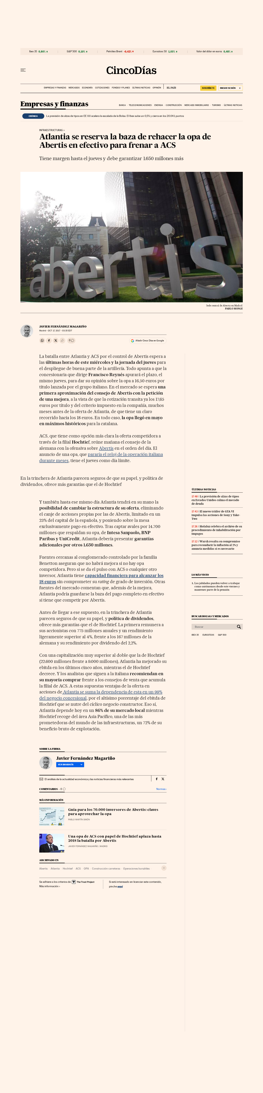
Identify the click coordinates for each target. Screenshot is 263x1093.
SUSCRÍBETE (208, 88)
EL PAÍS (169, 86)
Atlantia (55, 868)
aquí (120, 886)
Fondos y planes (121, 87)
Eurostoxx (208, 635)
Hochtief (68, 868)
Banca (122, 105)
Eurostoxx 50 (160, 51)
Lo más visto (200, 574)
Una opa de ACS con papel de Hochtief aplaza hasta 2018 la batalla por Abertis (114, 839)
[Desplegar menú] (23, 70)
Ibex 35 (33, 51)
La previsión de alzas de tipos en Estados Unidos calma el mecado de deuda (215, 500)
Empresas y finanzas (55, 87)
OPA (86, 868)
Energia (158, 105)
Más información (49, 886)
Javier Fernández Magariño (62, 326)
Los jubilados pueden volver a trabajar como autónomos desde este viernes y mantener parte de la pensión (217, 586)
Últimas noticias (141, 87)
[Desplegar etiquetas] (164, 868)
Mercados (74, 87)
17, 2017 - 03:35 (60, 330)
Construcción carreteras (106, 868)
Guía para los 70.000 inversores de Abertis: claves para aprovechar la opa (113, 812)
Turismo (216, 105)
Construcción (173, 105)
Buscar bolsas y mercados (210, 616)
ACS (78, 868)
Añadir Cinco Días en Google (150, 340)
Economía (87, 87)
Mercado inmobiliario (196, 105)
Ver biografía (66, 764)
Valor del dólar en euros (209, 51)
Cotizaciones (102, 87)
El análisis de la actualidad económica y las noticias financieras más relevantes (89, 779)
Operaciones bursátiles (136, 868)
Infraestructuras (51, 130)
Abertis (106, 448)
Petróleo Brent (114, 51)
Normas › (161, 789)
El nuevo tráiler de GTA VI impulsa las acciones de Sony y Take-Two (216, 515)
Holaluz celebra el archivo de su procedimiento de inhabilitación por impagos (217, 530)
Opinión (157, 87)
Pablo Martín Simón (79, 819)
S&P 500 (72, 51)
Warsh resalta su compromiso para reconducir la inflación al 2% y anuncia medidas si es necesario (216, 545)
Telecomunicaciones (140, 105)
